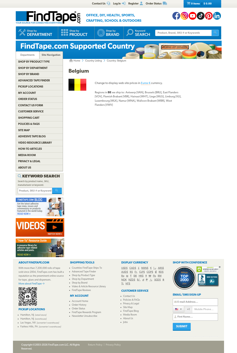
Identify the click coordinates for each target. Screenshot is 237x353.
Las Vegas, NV (28, 322)
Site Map (24, 130)
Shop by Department (33, 68)
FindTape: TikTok (201, 15)
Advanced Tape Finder (34, 80)
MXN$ (144, 268)
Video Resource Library (35, 143)
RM (159, 276)
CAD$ (132, 268)
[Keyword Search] (57, 191)
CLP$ (142, 272)
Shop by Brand (28, 74)
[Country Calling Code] (178, 309)
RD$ (161, 272)
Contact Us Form (30, 105)
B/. (139, 279)
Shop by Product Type (34, 62)
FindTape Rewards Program (86, 312)
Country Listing (93, 60)
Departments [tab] (27, 55)
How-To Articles (30, 149)
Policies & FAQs (29, 124)
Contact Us (129, 296)
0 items (201, 3)
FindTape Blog (131, 311)
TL (122, 283)
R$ (131, 272)
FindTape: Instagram (184, 15)
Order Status (27, 99)
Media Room (27, 155)
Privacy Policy (113, 345)
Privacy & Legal (29, 161)
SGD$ (157, 279)
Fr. (136, 272)
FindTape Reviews (81, 290)
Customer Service (31, 111)
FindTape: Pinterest (209, 15)
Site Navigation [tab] (51, 55)
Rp (122, 276)
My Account (27, 93)
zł (143, 279)
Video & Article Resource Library (89, 286)
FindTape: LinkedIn (217, 15)
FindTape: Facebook (176, 15)
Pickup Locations (30, 86)
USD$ (124, 268)
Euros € (145, 83)
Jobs (125, 322)
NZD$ (131, 279)
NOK (124, 279)
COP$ (150, 272)
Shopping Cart (28, 118)
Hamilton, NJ (27, 315)
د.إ (154, 268)
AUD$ (124, 272)
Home (76, 60)
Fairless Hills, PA (29, 326)
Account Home (80, 301)
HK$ (141, 276)
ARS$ (161, 268)
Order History (79, 305)
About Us (24, 167)
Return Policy (95, 345)
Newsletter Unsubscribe (84, 316)
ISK (135, 276)
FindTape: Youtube (192, 15)
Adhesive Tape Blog (32, 136)
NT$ (128, 283)
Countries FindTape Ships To (87, 268)
